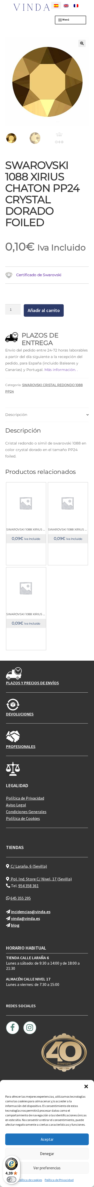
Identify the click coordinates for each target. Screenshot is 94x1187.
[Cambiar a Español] (56, 5)
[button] (86, 1086)
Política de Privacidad (59, 1180)
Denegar (47, 1153)
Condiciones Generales (26, 811)
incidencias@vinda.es (30, 911)
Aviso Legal (16, 804)
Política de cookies (30, 1180)
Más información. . (61, 369)
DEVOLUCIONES (20, 714)
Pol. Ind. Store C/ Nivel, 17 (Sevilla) (40, 878)
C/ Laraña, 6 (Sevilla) (28, 866)
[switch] (11, 1179)
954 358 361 (28, 885)
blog (15, 925)
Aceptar (47, 1139)
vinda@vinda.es (25, 918)
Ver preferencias (47, 1167)
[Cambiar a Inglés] (66, 5)
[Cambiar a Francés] (76, 5)
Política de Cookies (23, 818)
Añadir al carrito (44, 310)
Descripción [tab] (16, 414)
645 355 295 (20, 898)
